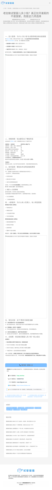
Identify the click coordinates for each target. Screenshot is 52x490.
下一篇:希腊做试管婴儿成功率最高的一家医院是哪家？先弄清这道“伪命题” (37, 396)
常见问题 (9, 8)
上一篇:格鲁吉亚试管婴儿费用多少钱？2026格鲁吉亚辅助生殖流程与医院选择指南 (15, 396)
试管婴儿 (12, 141)
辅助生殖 (8, 38)
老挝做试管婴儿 (11, 40)
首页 (5, 8)
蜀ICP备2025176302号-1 (28, 484)
